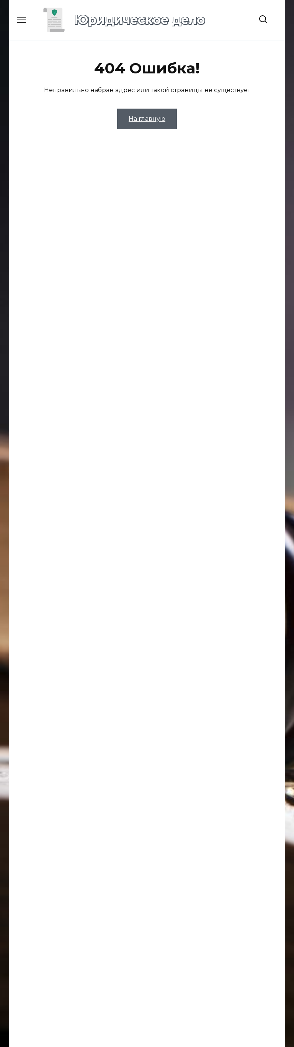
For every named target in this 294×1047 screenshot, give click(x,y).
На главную (147, 118)
